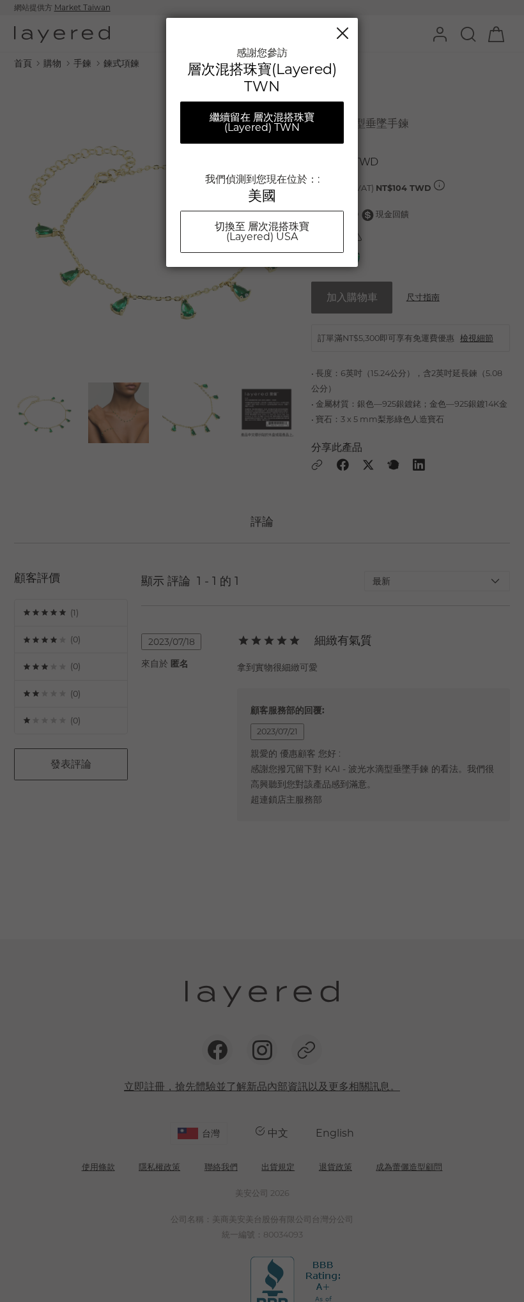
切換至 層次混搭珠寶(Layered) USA (262, 231)
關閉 (342, 33)
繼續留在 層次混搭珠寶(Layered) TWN (262, 122)
